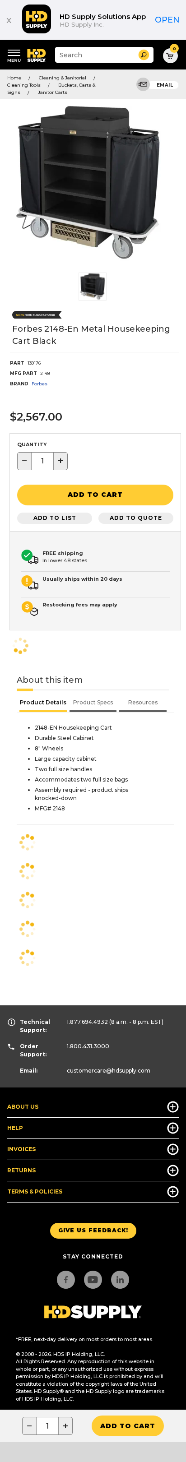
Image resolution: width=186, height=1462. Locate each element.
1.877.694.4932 (87, 1021)
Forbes (39, 384)
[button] (143, 54)
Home (14, 78)
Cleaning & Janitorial (62, 78)
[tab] (43, 703)
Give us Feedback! (93, 1230)
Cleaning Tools (24, 85)
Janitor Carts (52, 92)
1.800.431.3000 (88, 1046)
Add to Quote (136, 517)
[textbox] (42, 461)
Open (167, 20)
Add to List (54, 517)
